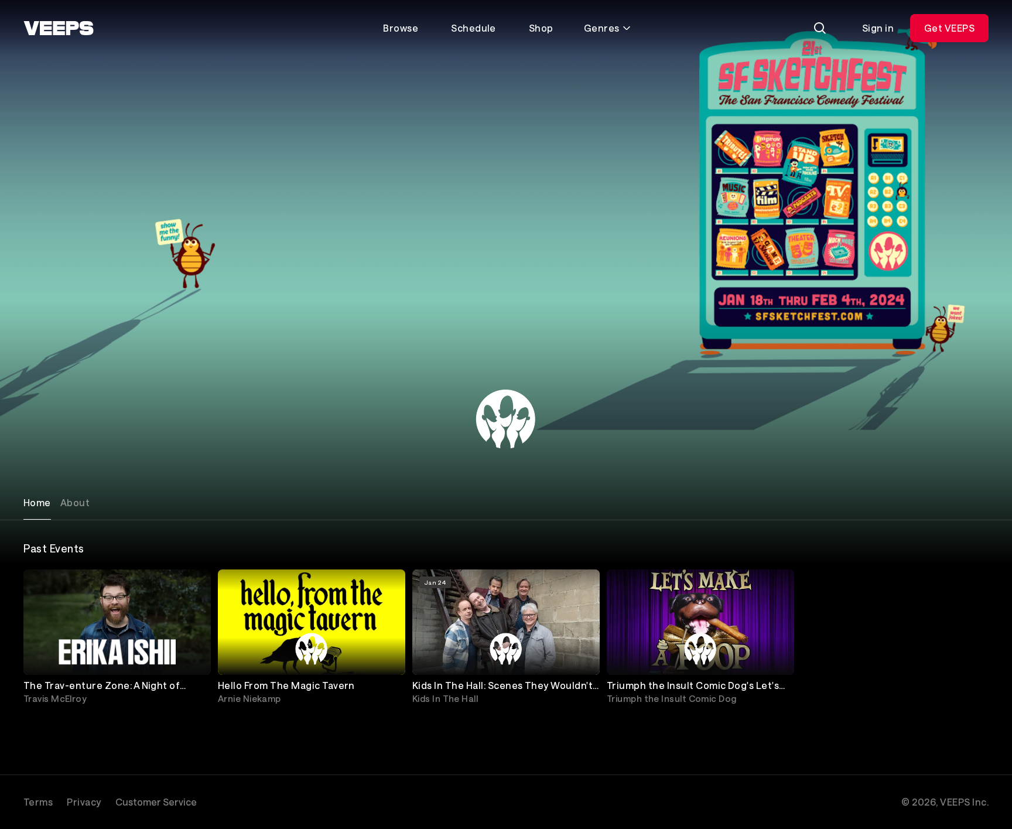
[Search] (820, 28)
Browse (400, 27)
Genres (602, 27)
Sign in (878, 27)
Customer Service (156, 801)
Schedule (473, 27)
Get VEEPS (949, 27)
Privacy (84, 801)
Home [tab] (37, 502)
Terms (38, 801)
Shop (541, 27)
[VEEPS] (58, 28)
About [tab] (75, 502)
